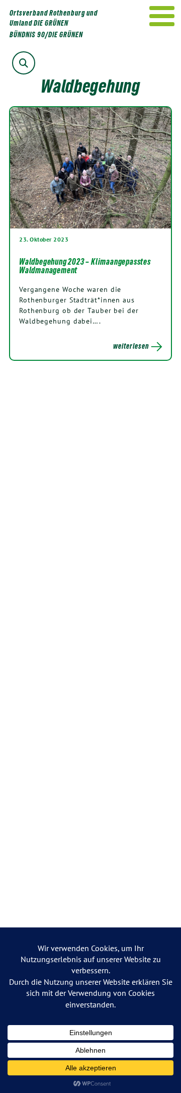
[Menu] (162, 16)
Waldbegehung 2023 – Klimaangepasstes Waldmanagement (85, 266)
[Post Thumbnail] (90, 167)
